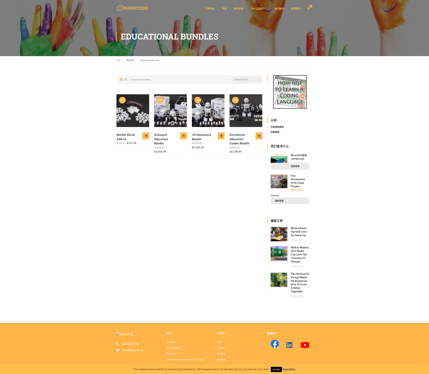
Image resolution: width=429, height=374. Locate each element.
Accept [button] (276, 369)
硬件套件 (130, 60)
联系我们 (296, 8)
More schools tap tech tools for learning (299, 231)
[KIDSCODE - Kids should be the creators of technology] (133, 10)
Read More (289, 369)
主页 (118, 60)
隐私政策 (221, 359)
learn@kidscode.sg (132, 350)
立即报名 (210, 8)
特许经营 (238, 8)
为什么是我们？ (259, 8)
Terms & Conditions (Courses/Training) (185, 359)
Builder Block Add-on (125, 137)
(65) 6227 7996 (130, 343)
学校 (224, 8)
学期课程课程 (277, 127)
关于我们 (171, 342)
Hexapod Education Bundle (161, 139)
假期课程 (275, 132)
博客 (219, 342)
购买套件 (279, 8)
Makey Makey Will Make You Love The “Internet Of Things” (300, 254)
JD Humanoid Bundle (201, 137)
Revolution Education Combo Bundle (239, 139)
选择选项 (145, 136)
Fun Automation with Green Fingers (298, 183)
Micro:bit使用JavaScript (299, 157)
